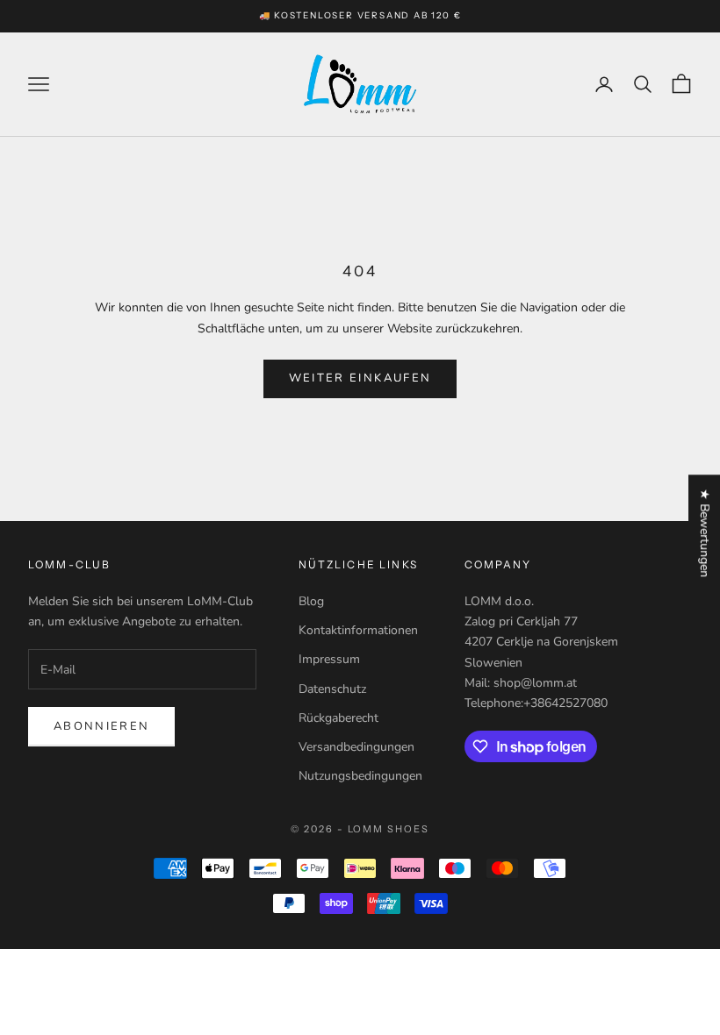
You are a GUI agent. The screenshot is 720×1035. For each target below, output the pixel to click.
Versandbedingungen (356, 747)
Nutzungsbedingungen (360, 775)
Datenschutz (332, 689)
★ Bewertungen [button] (704, 533)
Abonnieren (101, 726)
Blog (311, 601)
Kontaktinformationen (358, 630)
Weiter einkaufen (360, 378)
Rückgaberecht (338, 718)
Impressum (329, 659)
